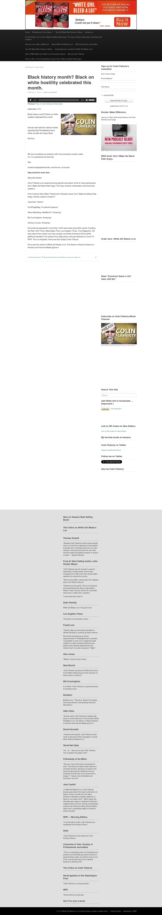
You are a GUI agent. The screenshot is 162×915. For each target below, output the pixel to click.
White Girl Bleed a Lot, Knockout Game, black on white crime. (85, 911)
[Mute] (87, 100)
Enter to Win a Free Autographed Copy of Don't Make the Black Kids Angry (53, 59)
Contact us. (89, 32)
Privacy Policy (116, 911)
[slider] (92, 100)
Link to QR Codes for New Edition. (114, 431)
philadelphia (62, 257)
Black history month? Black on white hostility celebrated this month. (61, 82)
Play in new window (43, 103)
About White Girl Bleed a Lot (62, 44)
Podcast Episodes (35, 257)
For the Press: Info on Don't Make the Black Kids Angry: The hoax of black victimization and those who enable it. (63, 38)
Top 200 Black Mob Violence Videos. (39, 49)
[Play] (31, 100)
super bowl (70, 257)
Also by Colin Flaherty (76, 54)
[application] (62, 100)
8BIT (135, 911)
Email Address (107, 78)
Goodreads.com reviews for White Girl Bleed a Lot (74, 49)
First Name (105, 87)
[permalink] (95, 257)
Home (27, 32)
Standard (127, 911)
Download (58, 103)
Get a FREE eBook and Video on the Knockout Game (45, 54)
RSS (39, 109)
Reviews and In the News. (42, 32)
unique (32, 156)
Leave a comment (50, 92)
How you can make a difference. (37, 44)
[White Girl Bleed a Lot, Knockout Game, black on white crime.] (81, 15)
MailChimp (123, 106)
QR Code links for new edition (86, 44)
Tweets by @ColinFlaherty (111, 450)
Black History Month (50, 257)
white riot (77, 257)
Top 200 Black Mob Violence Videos (69, 32)
